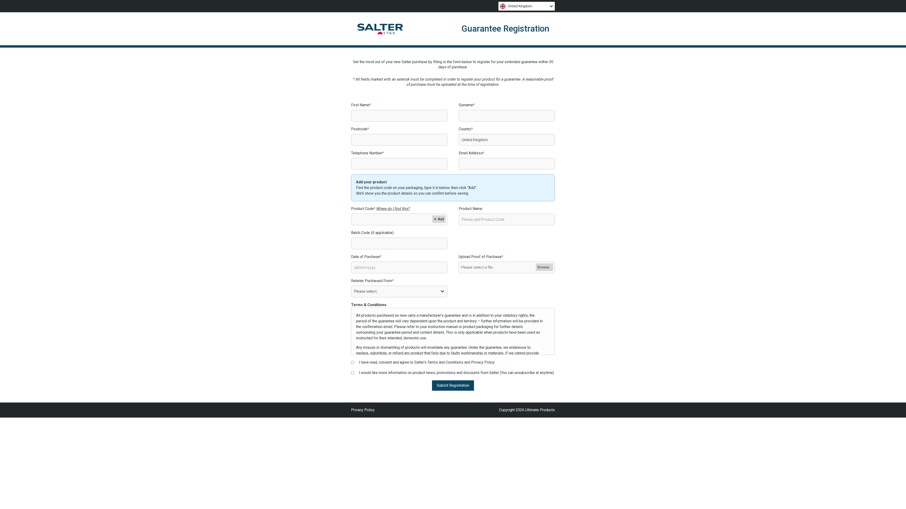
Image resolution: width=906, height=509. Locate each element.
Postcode (360, 129)
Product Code (380, 208)
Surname (467, 105)
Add (441, 219)
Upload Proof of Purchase (481, 256)
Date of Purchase (366, 256)
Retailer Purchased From (372, 281)
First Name (361, 105)
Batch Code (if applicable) (372, 232)
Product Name (470, 208)
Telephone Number (367, 153)
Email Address (471, 153)
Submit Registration (453, 385)
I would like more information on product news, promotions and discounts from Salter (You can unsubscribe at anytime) (456, 372)
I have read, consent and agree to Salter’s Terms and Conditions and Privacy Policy (427, 362)
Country (466, 129)
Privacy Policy (363, 410)
